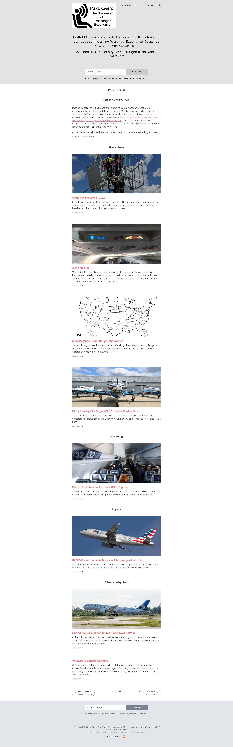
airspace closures (131, 117)
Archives (138, 5)
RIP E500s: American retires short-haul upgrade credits (107, 560)
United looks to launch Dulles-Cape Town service (104, 632)
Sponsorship (151, 5)
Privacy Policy (107, 727)
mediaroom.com (78, 679)
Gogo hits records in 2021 (88, 197)
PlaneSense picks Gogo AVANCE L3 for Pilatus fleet (105, 411)
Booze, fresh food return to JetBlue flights (99, 487)
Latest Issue (126, 5)
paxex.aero (76, 213)
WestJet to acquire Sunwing (90, 660)
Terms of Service (137, 732)
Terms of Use (96, 727)
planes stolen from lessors (108, 120)
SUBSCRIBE (137, 72)
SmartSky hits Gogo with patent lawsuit (97, 341)
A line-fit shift (80, 267)
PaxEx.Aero (116, 56)
